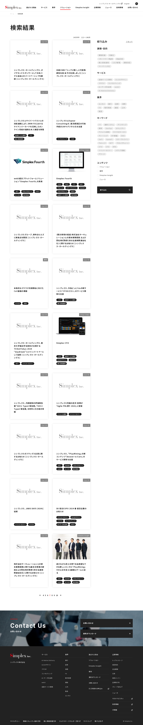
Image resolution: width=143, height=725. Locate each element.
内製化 (111, 55)
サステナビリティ (118, 698)
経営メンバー (116, 678)
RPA (114, 147)
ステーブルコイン (122, 139)
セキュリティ (120, 128)
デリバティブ (122, 125)
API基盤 (114, 136)
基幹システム (109, 125)
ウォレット (102, 143)
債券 (100, 128)
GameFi (109, 139)
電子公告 (98, 721)
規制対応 (127, 62)
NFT (111, 143)
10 (57, 595)
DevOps (109, 128)
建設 (116, 108)
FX (100, 108)
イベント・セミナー (105, 150)
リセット (129, 42)
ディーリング (103, 136)
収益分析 (119, 59)
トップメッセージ (117, 660)
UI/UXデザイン (121, 79)
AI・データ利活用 (105, 87)
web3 (117, 87)
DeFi (101, 139)
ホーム (12, 14)
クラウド (102, 83)
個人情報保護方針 (50, 721)
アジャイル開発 (104, 132)
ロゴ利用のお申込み (96, 689)
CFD (107, 147)
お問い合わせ (133, 7)
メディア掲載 (120, 150)
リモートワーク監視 (106, 59)
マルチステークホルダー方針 (69, 721)
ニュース (108, 7)
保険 (124, 104)
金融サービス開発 (105, 79)
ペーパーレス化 (104, 66)
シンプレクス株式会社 (13, 8)
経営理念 (115, 665)
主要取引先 (116, 682)
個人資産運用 (104, 62)
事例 (101, 171)
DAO (123, 136)
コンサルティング (114, 83)
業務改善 (102, 55)
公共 (123, 108)
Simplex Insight (82, 7)
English (126, 4)
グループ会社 (116, 687)
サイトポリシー (15, 721)
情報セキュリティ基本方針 (32, 721)
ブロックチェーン (123, 143)
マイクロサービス (119, 132)
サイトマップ (87, 721)
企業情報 (97, 7)
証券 (117, 104)
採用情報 (119, 7)
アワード (102, 154)
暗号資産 (107, 108)
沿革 (113, 674)
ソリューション (65, 7)
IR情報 (114, 710)
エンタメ (102, 104)
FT (100, 125)
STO (100, 147)
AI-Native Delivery (107, 90)
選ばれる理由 (31, 7)
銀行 (110, 104)
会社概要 (115, 669)
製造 (100, 111)
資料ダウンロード (95, 677)
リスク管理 (116, 62)
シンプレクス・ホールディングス (109, 4)
